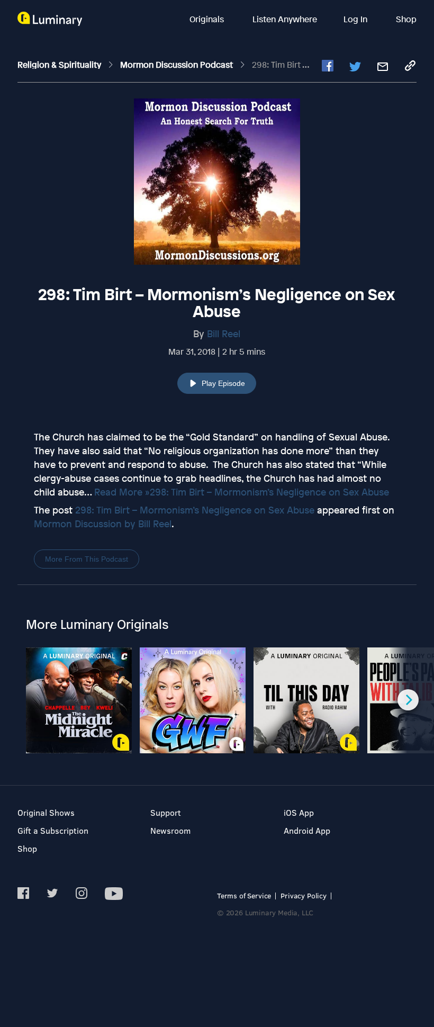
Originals (207, 19)
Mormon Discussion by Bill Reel (102, 523)
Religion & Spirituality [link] (60, 64)
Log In (356, 19)
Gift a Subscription (52, 830)
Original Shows (46, 812)
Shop (406, 19)
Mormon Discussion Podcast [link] (177, 64)
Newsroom (170, 830)
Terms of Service (244, 895)
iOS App (299, 812)
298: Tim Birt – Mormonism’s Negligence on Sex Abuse (194, 509)
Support (165, 812)
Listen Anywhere (284, 19)
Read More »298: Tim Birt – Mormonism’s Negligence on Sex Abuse (241, 491)
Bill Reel (223, 333)
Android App (307, 830)
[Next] (408, 699)
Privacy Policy (304, 895)
